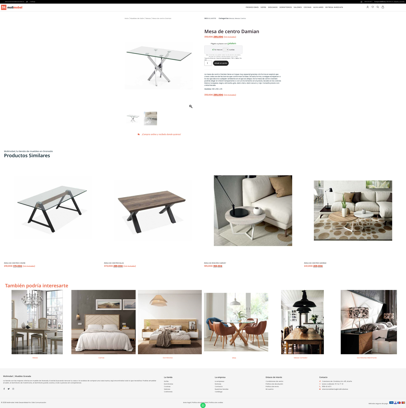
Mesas (148, 18)
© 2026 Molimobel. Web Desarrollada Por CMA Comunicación (23, 402)
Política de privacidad (200, 402)
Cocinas (307, 7)
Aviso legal (187, 402)
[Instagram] (13, 389)
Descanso (273, 7)
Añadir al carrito (221, 63)
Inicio (127, 18)
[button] (378, 7)
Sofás (263, 7)
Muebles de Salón (137, 18)
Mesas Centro (240, 18)
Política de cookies (216, 402)
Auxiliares (318, 7)
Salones (298, 7)
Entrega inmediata (334, 7)
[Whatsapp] (203, 405)
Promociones (252, 7)
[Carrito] (383, 7)
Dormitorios (286, 7)
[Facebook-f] (4, 389)
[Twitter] (9, 389)
